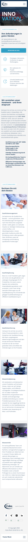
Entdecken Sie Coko (13, 50)
